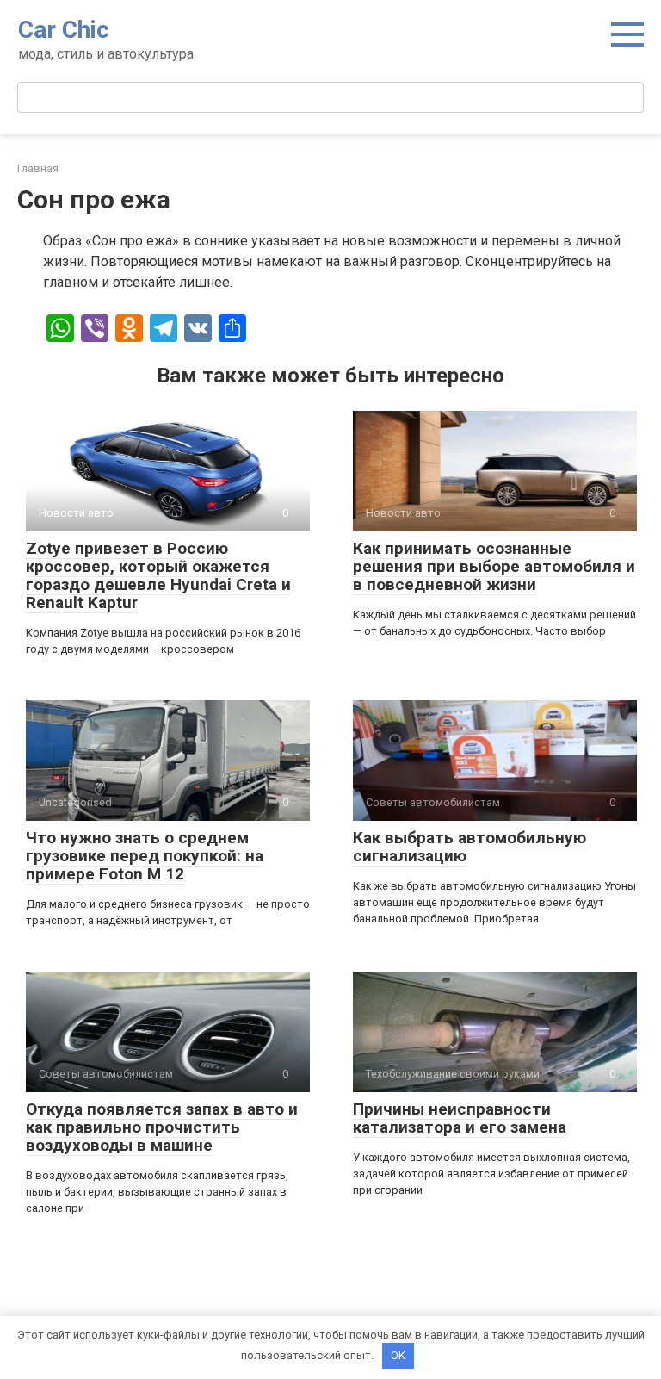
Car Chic (63, 30)
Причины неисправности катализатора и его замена (459, 1118)
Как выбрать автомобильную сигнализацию (469, 847)
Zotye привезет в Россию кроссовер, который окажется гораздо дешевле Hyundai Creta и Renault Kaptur (158, 575)
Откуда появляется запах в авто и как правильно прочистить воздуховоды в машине (162, 1127)
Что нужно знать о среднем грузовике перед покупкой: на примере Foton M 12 (144, 856)
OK (398, 1355)
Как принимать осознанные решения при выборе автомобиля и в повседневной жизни (494, 566)
